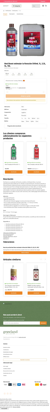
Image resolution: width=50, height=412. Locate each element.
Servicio (5, 343)
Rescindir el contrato (25, 359)
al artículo (13, 172)
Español (43, 1)
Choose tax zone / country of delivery (14, 80)
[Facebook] (5, 394)
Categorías (17, 6)
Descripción (12, 14)
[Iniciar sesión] (43, 6)
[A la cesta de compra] (46, 6)
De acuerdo (4, 408)
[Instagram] (11, 394)
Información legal (7, 362)
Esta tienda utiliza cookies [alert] (5, 399)
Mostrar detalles (16, 407)
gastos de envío (22, 87)
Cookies (5, 375)
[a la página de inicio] (6, 6)
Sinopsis (5, 14)
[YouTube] (8, 394)
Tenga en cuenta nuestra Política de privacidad (13, 320)
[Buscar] (38, 6)
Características (20, 14)
